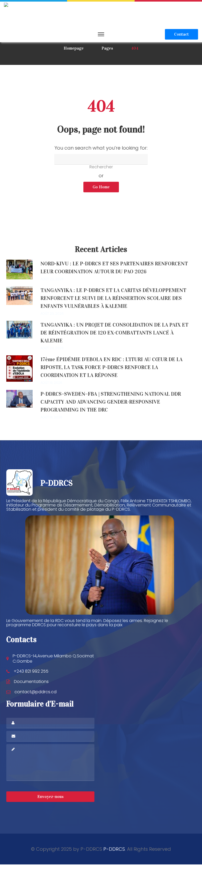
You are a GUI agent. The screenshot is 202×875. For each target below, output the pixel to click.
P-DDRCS (114, 849)
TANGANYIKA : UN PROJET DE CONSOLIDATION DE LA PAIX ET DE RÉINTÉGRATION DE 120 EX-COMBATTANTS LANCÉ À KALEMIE (114, 333)
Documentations (31, 681)
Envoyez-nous (50, 796)
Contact (181, 34)
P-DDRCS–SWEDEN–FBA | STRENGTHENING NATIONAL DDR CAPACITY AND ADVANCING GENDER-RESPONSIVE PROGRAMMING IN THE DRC (111, 402)
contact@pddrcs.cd (35, 692)
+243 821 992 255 (31, 671)
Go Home (101, 186)
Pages (107, 48)
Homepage (74, 48)
